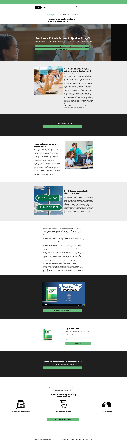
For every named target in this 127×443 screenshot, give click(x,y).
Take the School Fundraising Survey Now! (62, 1)
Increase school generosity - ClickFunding (62, 46)
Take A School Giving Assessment (62, 49)
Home (48, 14)
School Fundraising (54, 14)
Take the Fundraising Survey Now (62, 419)
